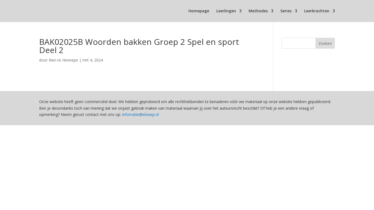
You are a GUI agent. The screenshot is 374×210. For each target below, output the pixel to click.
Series (286, 11)
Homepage (198, 11)
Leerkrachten (316, 11)
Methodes (258, 11)
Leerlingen (226, 11)
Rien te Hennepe (63, 60)
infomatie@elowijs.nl (140, 114)
